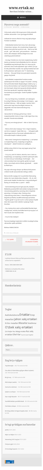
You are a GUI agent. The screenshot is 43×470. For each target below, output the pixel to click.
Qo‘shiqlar (8, 331)
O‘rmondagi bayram (11, 449)
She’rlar (17, 334)
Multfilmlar (32, 323)
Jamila (7, 430)
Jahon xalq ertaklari (25, 319)
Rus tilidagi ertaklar (19, 331)
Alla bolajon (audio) (11, 382)
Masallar (23, 323)
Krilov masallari (11, 323)
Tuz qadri (9, 239)
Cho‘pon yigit (9, 444)
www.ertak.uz (21, 8)
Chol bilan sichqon (10, 406)
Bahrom (16, 27)
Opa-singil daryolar (11, 396)
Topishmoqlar (24, 335)
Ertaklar (24, 314)
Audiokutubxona (12, 315)
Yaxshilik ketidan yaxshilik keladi (14, 401)
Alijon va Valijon (9, 434)
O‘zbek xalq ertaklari (12, 233)
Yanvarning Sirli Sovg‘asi (12, 439)
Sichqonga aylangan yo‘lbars (31, 242)
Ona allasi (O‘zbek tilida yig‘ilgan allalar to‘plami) (19, 370)
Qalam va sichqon (10, 392)
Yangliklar (30, 335)
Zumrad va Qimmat (11, 387)
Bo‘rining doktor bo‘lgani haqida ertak (16, 411)
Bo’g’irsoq (8, 377)
